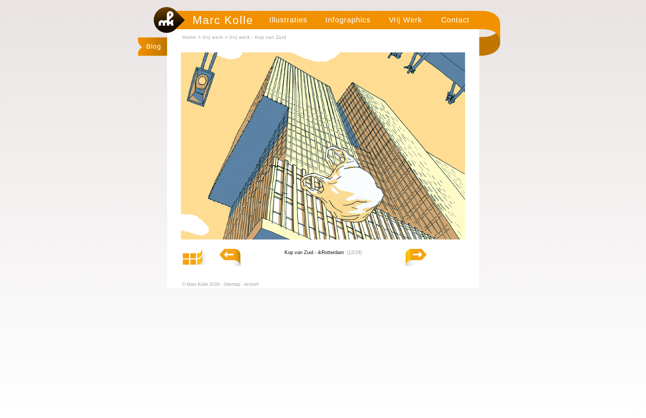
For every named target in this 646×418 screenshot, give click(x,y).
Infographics (347, 20)
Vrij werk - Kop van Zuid (257, 37)
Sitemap (233, 284)
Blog (153, 46)
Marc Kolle (223, 20)
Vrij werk (212, 37)
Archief (251, 284)
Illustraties (288, 20)
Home (189, 37)
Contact (455, 20)
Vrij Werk (405, 20)
